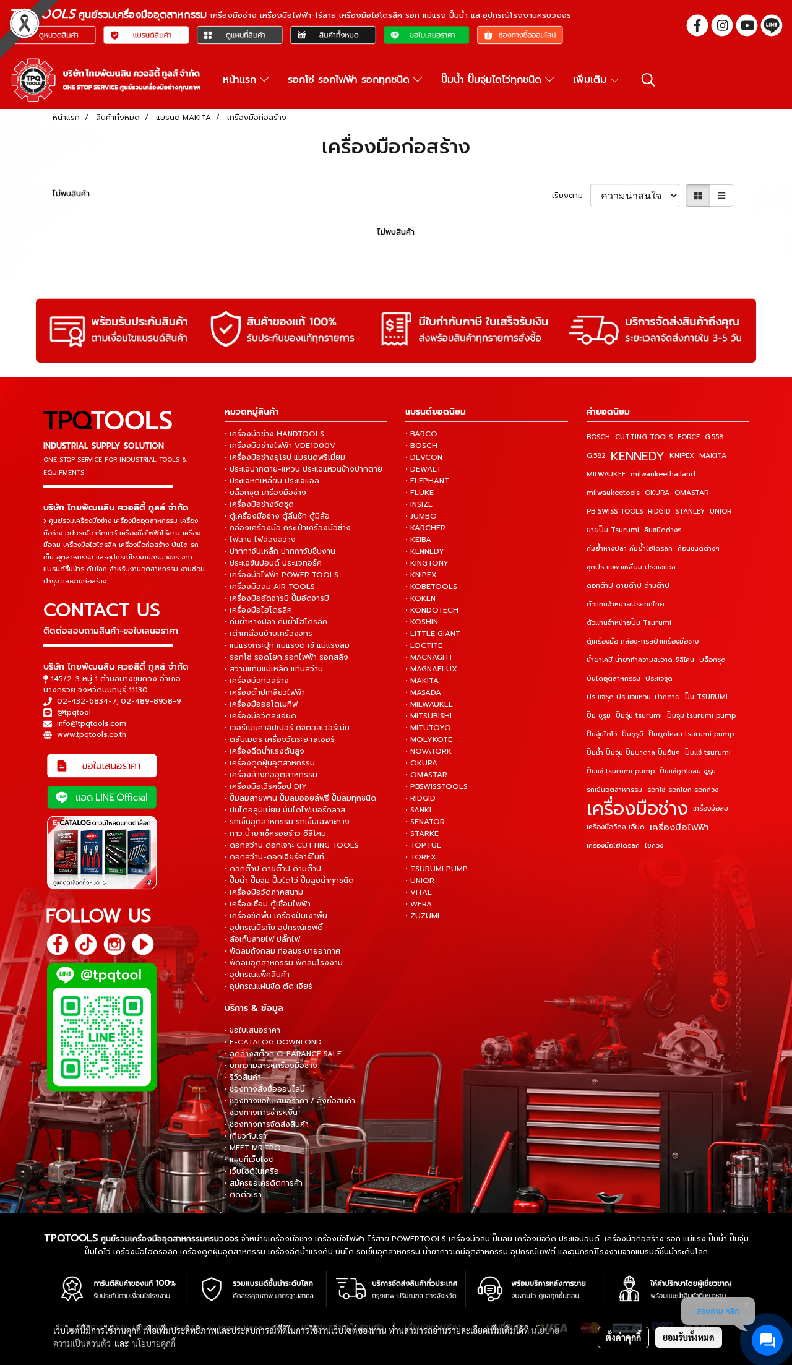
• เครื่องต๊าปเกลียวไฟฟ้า (265, 692)
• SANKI (418, 810)
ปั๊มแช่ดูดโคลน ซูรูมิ (688, 771)
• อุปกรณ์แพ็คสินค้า (257, 974)
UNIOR (720, 511)
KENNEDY (638, 456)
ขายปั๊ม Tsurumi (613, 530)
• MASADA (423, 692)
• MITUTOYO (428, 727)
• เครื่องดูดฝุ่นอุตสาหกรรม (270, 763)
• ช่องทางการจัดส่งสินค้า (267, 1124)
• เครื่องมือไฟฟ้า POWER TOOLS (281, 574)
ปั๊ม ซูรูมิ (599, 715)
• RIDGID (420, 798)
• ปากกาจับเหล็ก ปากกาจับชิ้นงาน (280, 551)
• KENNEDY (424, 551)
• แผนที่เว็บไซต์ (249, 1159)
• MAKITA (422, 680)
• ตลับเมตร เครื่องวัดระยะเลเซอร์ (280, 739)
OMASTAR (691, 493)
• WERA (418, 904)
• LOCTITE (423, 645)
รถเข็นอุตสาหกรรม (614, 790)
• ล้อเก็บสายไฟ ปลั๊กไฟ (262, 939)
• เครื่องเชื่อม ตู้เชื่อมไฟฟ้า (268, 904)
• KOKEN (420, 598)
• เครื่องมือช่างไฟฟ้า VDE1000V (280, 445)
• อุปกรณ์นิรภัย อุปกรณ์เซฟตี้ (274, 927)
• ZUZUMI (422, 915)
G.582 (596, 455)
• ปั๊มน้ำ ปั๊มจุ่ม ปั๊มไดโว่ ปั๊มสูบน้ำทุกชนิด (289, 880)
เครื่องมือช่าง (637, 808)
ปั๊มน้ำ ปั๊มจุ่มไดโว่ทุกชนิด (493, 79)
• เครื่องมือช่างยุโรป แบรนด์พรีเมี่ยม (285, 457)
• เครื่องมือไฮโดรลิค (258, 610)
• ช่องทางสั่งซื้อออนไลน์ (265, 1089)
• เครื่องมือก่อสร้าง (257, 680)
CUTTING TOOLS (644, 437)
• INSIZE (419, 504)
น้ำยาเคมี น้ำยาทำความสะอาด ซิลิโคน (640, 660)
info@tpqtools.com (91, 723)
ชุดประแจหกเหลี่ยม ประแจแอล (631, 567)
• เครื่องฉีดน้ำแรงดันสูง (264, 751)
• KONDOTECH (431, 610)
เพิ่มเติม (591, 79)
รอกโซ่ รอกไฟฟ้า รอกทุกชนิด (350, 79)
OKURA (657, 493)
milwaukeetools (613, 493)
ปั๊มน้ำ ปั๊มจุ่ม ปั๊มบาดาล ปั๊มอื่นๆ (633, 752)
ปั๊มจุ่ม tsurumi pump (701, 715)
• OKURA (421, 763)
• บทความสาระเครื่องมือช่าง (271, 1065)
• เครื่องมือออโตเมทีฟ (261, 704)
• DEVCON (423, 457)
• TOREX (420, 857)
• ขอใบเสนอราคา (252, 1030)
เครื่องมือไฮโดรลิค (613, 845)
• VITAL (418, 892)
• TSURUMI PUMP (436, 868)
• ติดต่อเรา (243, 1194)
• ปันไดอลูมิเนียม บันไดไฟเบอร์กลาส (285, 810)
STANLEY (690, 511)
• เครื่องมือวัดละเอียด (260, 715)
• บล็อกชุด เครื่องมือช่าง (265, 492)
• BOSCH (421, 445)
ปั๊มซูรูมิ (633, 734)
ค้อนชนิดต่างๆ (699, 548)
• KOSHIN (421, 621)
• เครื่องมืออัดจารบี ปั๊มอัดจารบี (277, 598)
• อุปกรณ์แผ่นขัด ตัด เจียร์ (268, 986)
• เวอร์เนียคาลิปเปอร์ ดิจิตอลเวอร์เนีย (287, 727)
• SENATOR (425, 821)
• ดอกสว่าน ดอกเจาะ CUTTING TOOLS (292, 845)
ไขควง (654, 845)
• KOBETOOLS (431, 586)
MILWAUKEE (606, 474)
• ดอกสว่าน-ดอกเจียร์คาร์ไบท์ (274, 857)
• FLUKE (419, 492)
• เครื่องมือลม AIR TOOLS (270, 586)
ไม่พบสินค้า (71, 193)
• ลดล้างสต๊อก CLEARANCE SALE (283, 1053)
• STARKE (422, 833)
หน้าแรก (241, 79)
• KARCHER (425, 527)
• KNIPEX (421, 574)
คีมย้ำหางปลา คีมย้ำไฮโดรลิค (630, 548)
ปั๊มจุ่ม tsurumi (639, 715)
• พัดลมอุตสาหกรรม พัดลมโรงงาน (284, 962)
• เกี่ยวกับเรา (246, 1136)
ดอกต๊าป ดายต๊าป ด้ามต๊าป (628, 585)
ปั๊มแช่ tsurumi (708, 752)
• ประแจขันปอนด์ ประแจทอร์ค (273, 563)
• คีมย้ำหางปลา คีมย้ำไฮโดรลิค (276, 621)
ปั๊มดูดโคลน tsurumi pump (691, 734)
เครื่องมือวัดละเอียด (616, 827)
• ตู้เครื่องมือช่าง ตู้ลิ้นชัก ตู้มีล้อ (277, 516)
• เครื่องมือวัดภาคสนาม (264, 892)
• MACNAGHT (429, 657)
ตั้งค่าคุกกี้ (623, 1337)
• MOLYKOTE (428, 739)
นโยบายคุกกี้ (154, 1343)
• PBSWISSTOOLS (436, 786)
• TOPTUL (423, 845)
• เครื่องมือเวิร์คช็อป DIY (266, 786)
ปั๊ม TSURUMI (706, 697)
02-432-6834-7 (86, 701)
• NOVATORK (428, 751)
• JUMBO (421, 516)
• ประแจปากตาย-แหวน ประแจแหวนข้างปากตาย (303, 469)
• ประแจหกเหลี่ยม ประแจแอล (272, 480)
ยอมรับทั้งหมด (689, 1337)
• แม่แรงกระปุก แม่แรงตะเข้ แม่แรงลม (287, 645)
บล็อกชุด (712, 660)
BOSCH (598, 437)
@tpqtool (74, 712)
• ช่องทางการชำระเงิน (261, 1112)
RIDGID (659, 511)
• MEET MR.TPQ (253, 1147)
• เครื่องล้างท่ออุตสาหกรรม (271, 774)
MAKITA (712, 455)
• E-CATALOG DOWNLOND (273, 1042)
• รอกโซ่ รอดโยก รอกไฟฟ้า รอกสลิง (286, 657)
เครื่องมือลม (710, 808)
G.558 (714, 437)
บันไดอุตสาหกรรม (613, 678)
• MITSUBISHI (428, 715)
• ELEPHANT (427, 480)
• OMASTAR (426, 774)
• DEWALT (423, 469)
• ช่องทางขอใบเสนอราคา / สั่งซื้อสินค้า (290, 1100)
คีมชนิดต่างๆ (663, 530)
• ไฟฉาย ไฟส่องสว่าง (260, 539)
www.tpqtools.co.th (91, 734)
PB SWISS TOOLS (615, 511)
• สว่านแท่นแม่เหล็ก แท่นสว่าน (274, 668)
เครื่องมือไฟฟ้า (679, 827)
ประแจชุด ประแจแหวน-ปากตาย (633, 697)
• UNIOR (419, 880)
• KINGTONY (427, 563)
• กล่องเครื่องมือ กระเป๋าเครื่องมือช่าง (288, 527)
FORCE (689, 437)
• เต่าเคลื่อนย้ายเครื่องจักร (268, 633)
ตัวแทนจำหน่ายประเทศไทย (626, 604)
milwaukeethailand (663, 474)
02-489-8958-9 (151, 701)
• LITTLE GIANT (432, 633)
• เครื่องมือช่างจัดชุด (259, 504)
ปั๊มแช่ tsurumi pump (621, 771)
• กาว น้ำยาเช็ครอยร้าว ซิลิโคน (275, 833)
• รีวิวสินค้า (243, 1077)
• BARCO (421, 433)
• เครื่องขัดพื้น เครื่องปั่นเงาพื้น (276, 915)
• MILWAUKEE (429, 704)
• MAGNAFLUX (431, 668)
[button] (648, 80)
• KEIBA (418, 539)
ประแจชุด (659, 678)
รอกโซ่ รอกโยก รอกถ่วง (682, 790)
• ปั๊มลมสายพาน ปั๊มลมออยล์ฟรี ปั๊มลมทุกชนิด (300, 798)
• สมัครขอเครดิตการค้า (264, 1183)
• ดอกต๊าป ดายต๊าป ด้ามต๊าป (273, 868)
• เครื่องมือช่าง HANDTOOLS (274, 433)
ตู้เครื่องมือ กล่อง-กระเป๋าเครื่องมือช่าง (643, 641)
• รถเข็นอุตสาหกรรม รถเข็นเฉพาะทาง (287, 821)
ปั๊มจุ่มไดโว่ (602, 734)
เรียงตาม (571, 195)
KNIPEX (681, 455)
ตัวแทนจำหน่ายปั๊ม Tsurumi (629, 623)
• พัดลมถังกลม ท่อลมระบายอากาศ (282, 951)
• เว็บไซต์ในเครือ (252, 1171)
